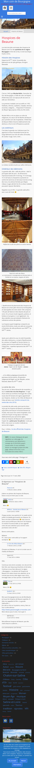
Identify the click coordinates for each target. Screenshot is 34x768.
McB (9, 500)
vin (26, 708)
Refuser (23, 761)
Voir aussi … (6, 656)
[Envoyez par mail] (14, 462)
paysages (11, 699)
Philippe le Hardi (20, 699)
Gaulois (5, 690)
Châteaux (5, 640)
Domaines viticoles (8, 643)
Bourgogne (5, 637)
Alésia (5, 664)
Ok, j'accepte (12, 761)
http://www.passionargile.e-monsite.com (16, 610)
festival (7, 686)
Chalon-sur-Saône (14, 675)
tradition (7, 708)
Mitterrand (6, 693)
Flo (9, 581)
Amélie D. (10, 591)
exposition (20, 683)
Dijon (10, 683)
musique (21, 696)
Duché (15, 683)
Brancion (6, 672)
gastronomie (26, 686)
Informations (17, 764)
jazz (21, 690)
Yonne (9, 711)
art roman (19, 664)
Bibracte (6, 669)
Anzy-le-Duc (11, 664)
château (6, 679)
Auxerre (12, 667)
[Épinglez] (11, 462)
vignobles (18, 708)
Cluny (13, 679)
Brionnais (14, 672)
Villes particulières (7, 653)
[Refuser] (32, 755)
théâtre (12, 705)
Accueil (7, 31)
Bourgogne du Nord (19, 670)
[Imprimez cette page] (18, 462)
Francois (9, 488)
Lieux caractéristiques (10, 468)
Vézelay (4, 711)
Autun (6, 666)
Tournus (19, 705)
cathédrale (27, 672)
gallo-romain (17, 686)
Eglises (4, 645)
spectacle (6, 705)
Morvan (22, 693)
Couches (18, 679)
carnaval (21, 672)
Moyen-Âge (9, 696)
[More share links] (22, 462)
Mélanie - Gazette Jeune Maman (16, 509)
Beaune (19, 666)
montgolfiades (14, 693)
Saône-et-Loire (11, 702)
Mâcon (5, 699)
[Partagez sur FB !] (3, 462)
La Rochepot (27, 690)
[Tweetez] (7, 462)
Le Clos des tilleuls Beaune (15, 544)
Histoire (13, 689)
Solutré (24, 702)
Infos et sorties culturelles (10, 648)
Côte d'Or (22, 468)
